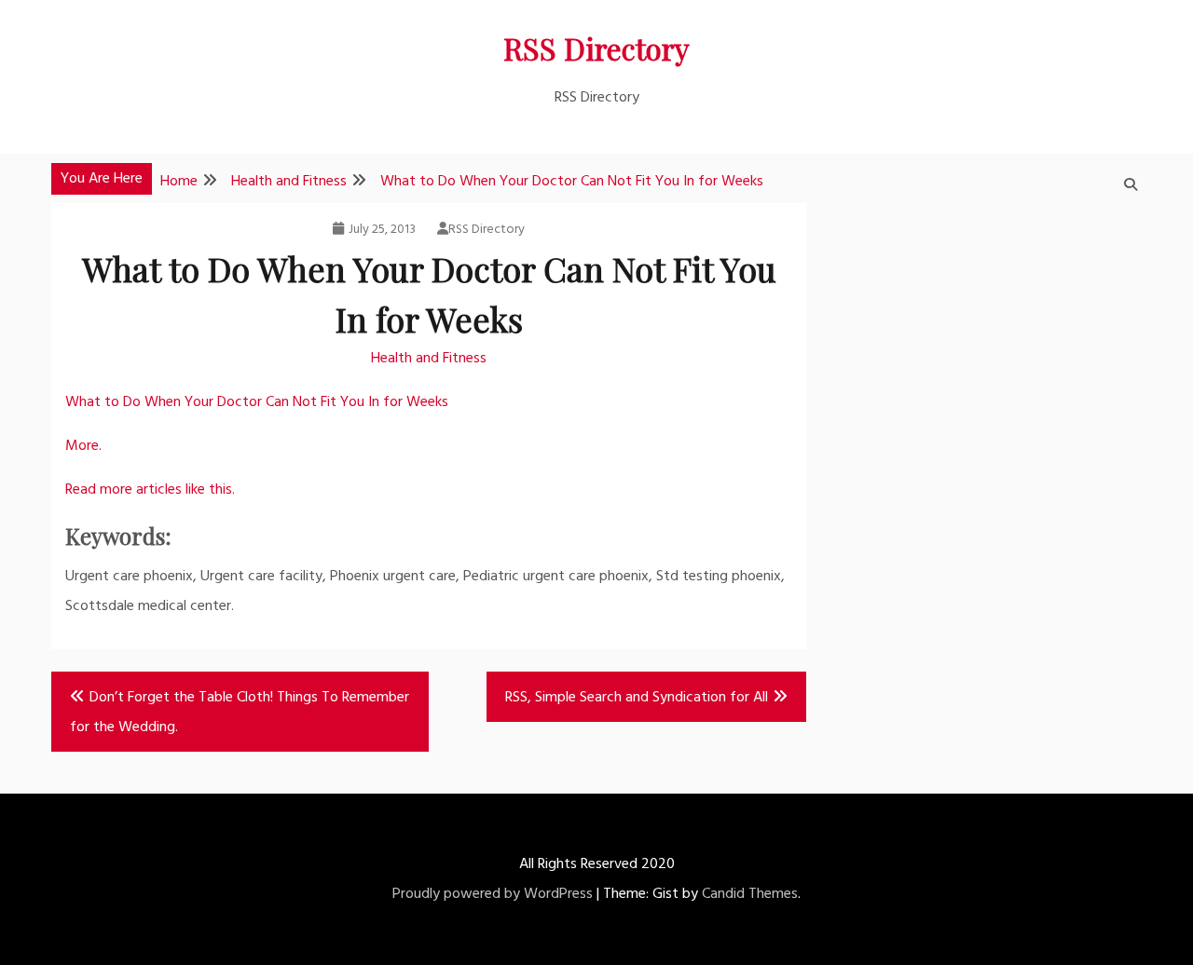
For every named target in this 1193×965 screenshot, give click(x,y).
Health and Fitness (429, 359)
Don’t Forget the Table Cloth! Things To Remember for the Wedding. (239, 713)
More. (83, 446)
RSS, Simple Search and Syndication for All (636, 698)
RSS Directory (596, 48)
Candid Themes (750, 894)
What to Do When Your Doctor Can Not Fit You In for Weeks (256, 402)
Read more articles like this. (150, 490)
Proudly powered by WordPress (492, 894)
